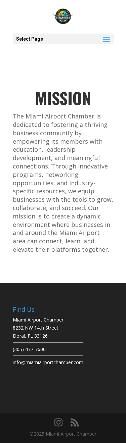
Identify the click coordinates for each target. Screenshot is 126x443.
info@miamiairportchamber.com (48, 362)
